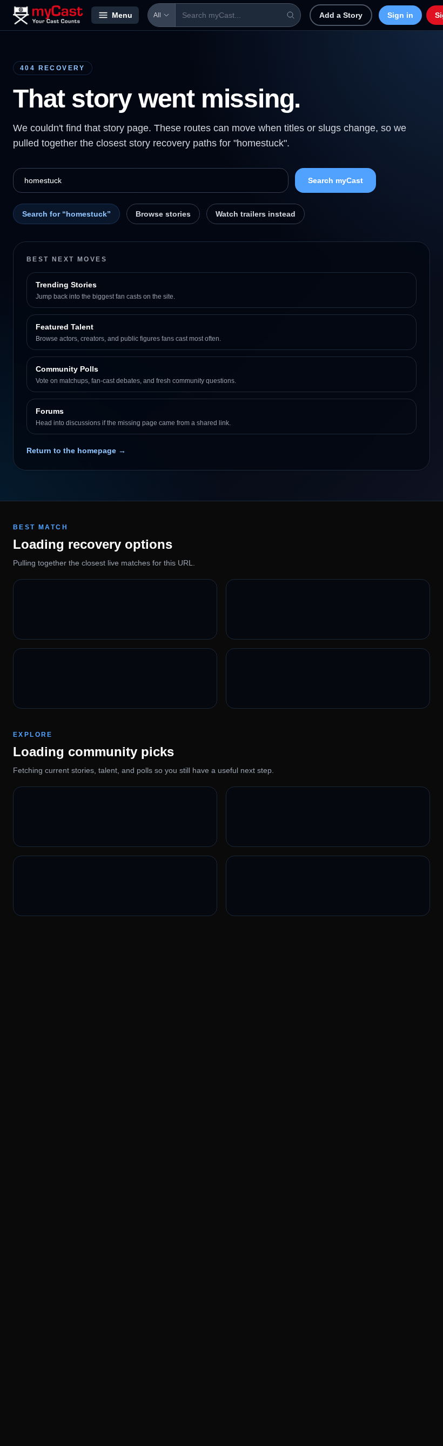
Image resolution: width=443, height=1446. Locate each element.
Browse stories (163, 214)
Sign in (400, 15)
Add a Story (341, 15)
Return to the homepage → (76, 450)
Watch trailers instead (256, 214)
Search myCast (335, 180)
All (157, 15)
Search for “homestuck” (66, 214)
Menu (122, 15)
